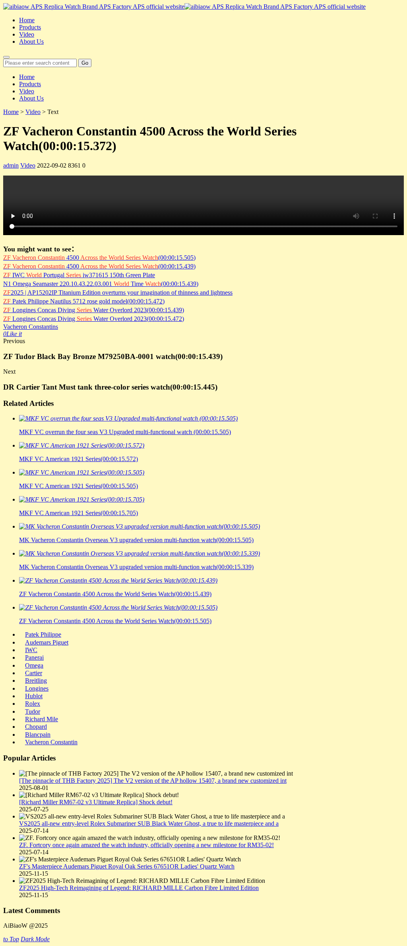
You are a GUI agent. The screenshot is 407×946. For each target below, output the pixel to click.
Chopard (36, 726)
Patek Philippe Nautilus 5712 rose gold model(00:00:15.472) (84, 301)
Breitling (36, 680)
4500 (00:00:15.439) (99, 266)
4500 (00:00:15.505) (99, 257)
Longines (36, 688)
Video (26, 34)
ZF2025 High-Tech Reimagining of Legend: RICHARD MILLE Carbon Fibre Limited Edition (139, 887)
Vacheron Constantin (51, 742)
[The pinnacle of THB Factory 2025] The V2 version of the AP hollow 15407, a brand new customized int (153, 780)
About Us (31, 41)
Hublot (34, 696)
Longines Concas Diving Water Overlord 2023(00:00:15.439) (93, 310)
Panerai (34, 657)
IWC (31, 650)
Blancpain (37, 734)
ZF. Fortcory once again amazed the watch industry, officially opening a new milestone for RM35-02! (146, 845)
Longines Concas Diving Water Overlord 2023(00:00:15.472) (93, 318)
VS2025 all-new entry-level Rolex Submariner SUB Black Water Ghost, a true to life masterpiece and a (149, 823)
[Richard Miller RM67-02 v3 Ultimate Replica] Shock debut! (95, 802)
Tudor (32, 711)
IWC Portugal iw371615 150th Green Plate (79, 275)
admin (11, 165)
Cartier (33, 673)
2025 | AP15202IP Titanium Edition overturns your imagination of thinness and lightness (118, 292)
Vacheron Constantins (30, 326)
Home (27, 20)
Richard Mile (41, 719)
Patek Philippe (43, 634)
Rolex (32, 703)
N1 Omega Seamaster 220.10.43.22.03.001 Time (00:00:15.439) (100, 283)
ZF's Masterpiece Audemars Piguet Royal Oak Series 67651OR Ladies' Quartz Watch (127, 866)
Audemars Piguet (46, 642)
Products (30, 27)
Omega (34, 665)
